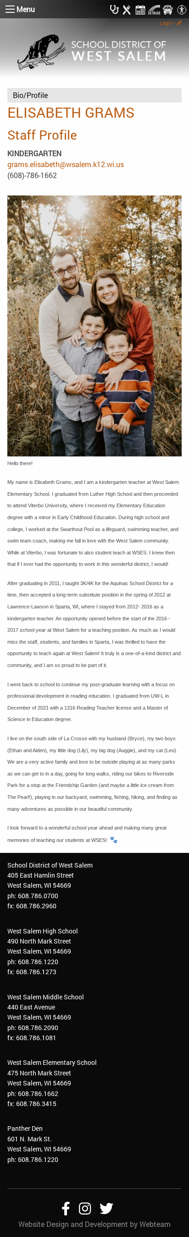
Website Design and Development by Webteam (94, 1224)
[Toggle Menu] (10, 9)
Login (166, 22)
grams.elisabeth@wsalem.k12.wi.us (65, 164)
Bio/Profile (30, 95)
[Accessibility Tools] (182, 9)
